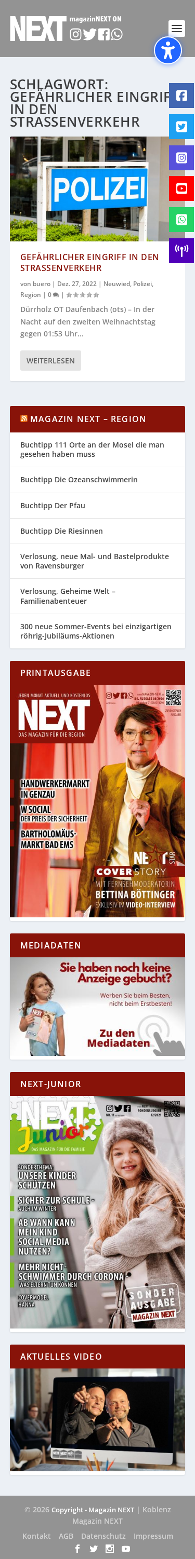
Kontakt (36, 1536)
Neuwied (116, 283)
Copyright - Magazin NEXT (92, 1509)
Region (30, 294)
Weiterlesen (51, 360)
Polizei (142, 283)
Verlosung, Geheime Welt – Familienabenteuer (67, 595)
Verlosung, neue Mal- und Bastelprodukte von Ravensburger (94, 561)
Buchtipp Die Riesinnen (61, 531)
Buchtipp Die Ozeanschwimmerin (79, 479)
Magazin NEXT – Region (88, 419)
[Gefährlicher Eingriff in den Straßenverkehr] (98, 189)
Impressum (153, 1536)
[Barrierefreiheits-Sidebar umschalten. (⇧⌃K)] (168, 50)
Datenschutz (103, 1536)
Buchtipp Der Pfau (52, 505)
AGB (66, 1536)
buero (41, 283)
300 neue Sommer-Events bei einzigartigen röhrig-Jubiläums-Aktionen (96, 631)
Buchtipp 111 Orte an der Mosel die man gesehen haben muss (92, 449)
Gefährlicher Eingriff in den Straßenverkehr (90, 262)
